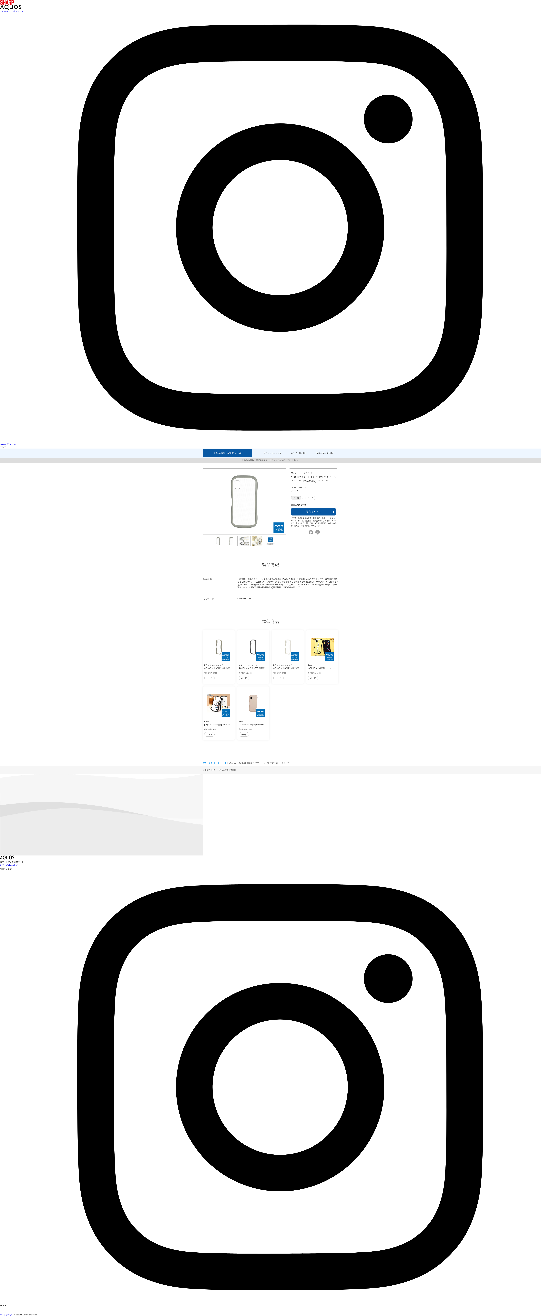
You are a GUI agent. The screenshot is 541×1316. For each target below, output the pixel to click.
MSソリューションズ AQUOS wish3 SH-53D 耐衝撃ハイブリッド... (218, 668)
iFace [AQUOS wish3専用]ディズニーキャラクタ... (321, 668)
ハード (310, 498)
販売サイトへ (313, 511)
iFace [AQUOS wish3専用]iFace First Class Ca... (252, 725)
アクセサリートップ (272, 453)
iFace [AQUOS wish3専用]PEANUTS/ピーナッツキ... (217, 725)
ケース (296, 498)
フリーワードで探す (325, 453)
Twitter (318, 532)
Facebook (311, 532)
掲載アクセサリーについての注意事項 (220, 770)
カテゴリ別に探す (299, 453)
